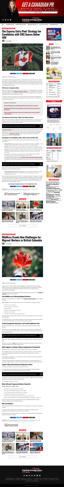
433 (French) (48, 159)
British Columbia (52, 87)
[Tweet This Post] (19, 73)
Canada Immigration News (10, 24)
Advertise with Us (52, 479)
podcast (51, 200)
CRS (46, 191)
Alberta (47, 181)
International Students (49, 197)
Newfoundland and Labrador (52, 86)
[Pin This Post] (26, 73)
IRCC (53, 197)
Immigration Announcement (10, 479)
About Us (41, 479)
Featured (30, 420)
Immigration (50, 196)
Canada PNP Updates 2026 (54, 478)
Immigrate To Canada (38, 478)
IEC (48, 193)
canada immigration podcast (51, 187)
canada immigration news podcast (52, 186)
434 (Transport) (48, 157)
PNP (52, 199)
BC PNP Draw (51, 182)
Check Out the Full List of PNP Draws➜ (53, 96)
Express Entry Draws (46, 478)
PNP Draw (56, 199)
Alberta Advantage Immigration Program (53, 181)
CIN (27, 420)
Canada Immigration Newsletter (33, 24)
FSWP (47, 193)
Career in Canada (35, 479)
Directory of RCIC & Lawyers (43, 24)
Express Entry (51, 191)
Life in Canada (18, 479)
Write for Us (46, 479)
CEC (58, 190)
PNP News (47, 200)
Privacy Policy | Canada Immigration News (32, 481)
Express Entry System (49, 192)
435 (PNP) (48, 155)
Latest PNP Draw (49, 198)
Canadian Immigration (22, 420)
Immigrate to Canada (36, 420)
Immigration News (57, 196)
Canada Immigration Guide (54, 24)
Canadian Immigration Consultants (26, 479)
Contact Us (57, 479)
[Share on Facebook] (13, 73)
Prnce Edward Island (52, 94)
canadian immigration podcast (51, 190)
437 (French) (48, 152)
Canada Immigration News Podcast (20, 24)
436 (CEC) (48, 154)
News (60, 198)
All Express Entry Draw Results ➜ (52, 161)
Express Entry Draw (57, 191)
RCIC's (56, 200)
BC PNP (47, 182)
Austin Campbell (8, 41)
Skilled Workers (51, 202)
